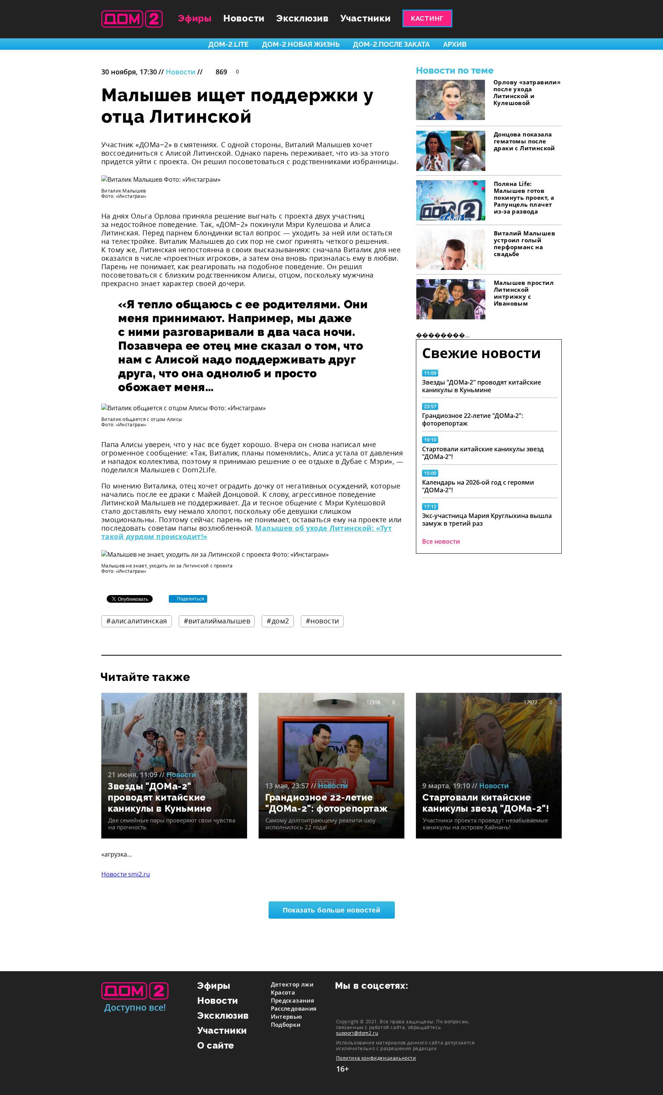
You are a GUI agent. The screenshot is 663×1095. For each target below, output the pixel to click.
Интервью (286, 1016)
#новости (322, 620)
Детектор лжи (292, 984)
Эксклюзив (302, 18)
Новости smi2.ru (125, 874)
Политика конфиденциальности (376, 1058)
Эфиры (195, 18)
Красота (283, 992)
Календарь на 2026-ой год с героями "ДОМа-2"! (478, 486)
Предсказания (293, 1000)
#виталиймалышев (217, 620)
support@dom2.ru (357, 1033)
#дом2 (278, 620)
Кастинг (427, 18)
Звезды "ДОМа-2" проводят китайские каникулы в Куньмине (481, 386)
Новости (244, 18)
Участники (365, 18)
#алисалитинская (136, 620)
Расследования (294, 1008)
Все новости (441, 541)
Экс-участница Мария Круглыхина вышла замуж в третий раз (487, 519)
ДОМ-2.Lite (228, 44)
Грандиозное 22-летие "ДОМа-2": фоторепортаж (472, 419)
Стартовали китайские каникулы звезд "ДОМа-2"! (483, 452)
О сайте (215, 1045)
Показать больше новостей (332, 910)
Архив (455, 44)
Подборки (286, 1024)
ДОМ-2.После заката (391, 44)
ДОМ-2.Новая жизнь (301, 44)
